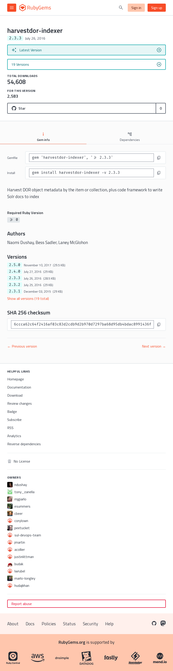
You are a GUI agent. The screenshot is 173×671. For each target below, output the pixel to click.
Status (69, 623)
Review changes (19, 403)
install (11, 172)
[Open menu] (11, 8)
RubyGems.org (72, 642)
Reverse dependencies (24, 444)
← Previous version (22, 346)
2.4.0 (14, 271)
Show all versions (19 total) (28, 298)
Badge (12, 411)
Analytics (14, 435)
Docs (30, 623)
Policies (49, 623)
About (12, 623)
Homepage (15, 379)
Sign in (136, 7)
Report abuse (21, 603)
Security (90, 623)
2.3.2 (14, 284)
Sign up (156, 7)
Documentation (19, 387)
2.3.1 (14, 291)
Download (15, 395)
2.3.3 (14, 278)
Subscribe (14, 419)
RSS (10, 427)
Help (109, 623)
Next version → (154, 346)
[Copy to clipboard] (159, 158)
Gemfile (12, 157)
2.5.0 (14, 265)
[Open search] (121, 8)
